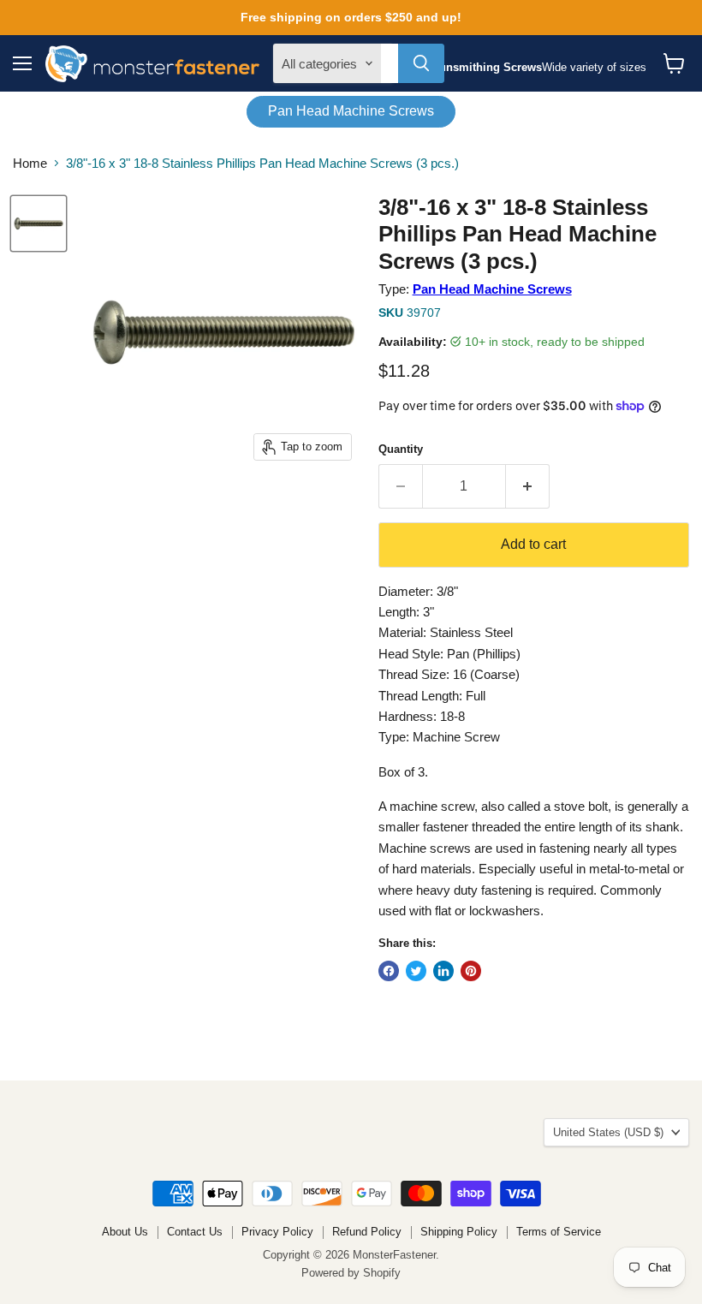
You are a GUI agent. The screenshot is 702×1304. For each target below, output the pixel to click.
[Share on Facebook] (388, 971)
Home (30, 163)
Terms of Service (558, 1231)
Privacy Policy (277, 1231)
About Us (125, 1231)
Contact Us (195, 1231)
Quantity (400, 449)
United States (608, 1132)
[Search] (421, 63)
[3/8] (38, 223)
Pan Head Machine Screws (351, 111)
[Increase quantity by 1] (528, 486)
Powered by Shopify (351, 1272)
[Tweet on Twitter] (416, 971)
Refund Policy (367, 1231)
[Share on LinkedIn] (443, 971)
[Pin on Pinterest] (471, 971)
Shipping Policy (458, 1231)
